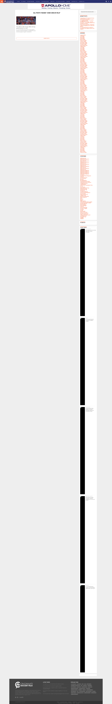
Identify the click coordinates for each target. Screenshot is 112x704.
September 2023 (83, 67)
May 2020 (82, 104)
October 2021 (83, 89)
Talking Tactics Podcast (85, 214)
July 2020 (82, 103)
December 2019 (83, 109)
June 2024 (82, 59)
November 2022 (83, 76)
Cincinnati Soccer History (85, 182)
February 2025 (83, 51)
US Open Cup (83, 216)
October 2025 (83, 44)
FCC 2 (81, 186)
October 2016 (83, 144)
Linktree (68, 1)
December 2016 (83, 143)
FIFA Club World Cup (84, 187)
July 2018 (82, 125)
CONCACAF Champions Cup (86, 185)
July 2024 (82, 58)
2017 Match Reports (84, 160)
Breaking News (83, 180)
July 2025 (82, 47)
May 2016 (82, 149)
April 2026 (82, 38)
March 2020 (82, 106)
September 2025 (83, 45)
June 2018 (82, 126)
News (81, 200)
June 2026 (82, 36)
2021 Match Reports (84, 168)
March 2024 (82, 62)
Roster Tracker (30, 1)
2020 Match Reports (84, 166)
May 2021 (82, 93)
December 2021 (83, 87)
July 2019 (82, 114)
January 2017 (83, 142)
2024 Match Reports (84, 172)
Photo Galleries (83, 203)
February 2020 (83, 107)
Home (18, 1)
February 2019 (83, 118)
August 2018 (83, 124)
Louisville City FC (80, 692)
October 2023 (83, 66)
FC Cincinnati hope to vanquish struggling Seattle (87, 20)
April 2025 (82, 49)
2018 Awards (83, 161)
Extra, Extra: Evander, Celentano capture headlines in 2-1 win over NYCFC (87, 25)
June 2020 (82, 103)
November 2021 (83, 88)
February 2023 (83, 74)
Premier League (83, 208)
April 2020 (82, 105)
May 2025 (82, 49)
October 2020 (83, 100)
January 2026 (83, 41)
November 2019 (83, 110)
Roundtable (82, 211)
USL (81, 685)
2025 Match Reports (84, 173)
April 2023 (82, 72)
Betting (81, 179)
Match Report (88, 691)
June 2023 (82, 70)
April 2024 (82, 61)
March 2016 (82, 151)
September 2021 (83, 89)
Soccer (94, 691)
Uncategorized (83, 215)
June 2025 (82, 48)
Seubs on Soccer (83, 212)
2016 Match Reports (84, 159)
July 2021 (82, 91)
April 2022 (82, 83)
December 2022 (83, 76)
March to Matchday (84, 196)
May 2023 (82, 71)
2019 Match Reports (84, 164)
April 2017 (82, 139)
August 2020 (83, 102)
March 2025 (82, 50)
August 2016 (83, 146)
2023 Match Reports (84, 171)
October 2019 (83, 111)
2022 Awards (83, 169)
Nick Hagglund (82, 691)
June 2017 (82, 137)
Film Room (82, 190)
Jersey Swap (83, 193)
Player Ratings (83, 205)
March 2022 (82, 84)
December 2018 (83, 120)
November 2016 (83, 143)
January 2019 (83, 119)
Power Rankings (83, 207)
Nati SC (81, 199)
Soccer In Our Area (60, 1)
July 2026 (82, 35)
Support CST (74, 1)
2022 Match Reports (84, 170)
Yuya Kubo (88, 688)
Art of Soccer (83, 178)
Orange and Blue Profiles (85, 202)
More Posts (46, 38)
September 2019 (83, 112)
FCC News (23, 1)
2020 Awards (83, 165)
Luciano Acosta (82, 688)
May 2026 (82, 37)
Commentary (83, 184)
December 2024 (83, 53)
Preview (82, 209)
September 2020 (83, 101)
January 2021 (83, 97)
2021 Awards (83, 167)
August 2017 (83, 135)
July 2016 (82, 147)
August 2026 (83, 35)
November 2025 (83, 43)
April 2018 (82, 128)
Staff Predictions (84, 213)
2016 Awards (83, 158)
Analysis (52, 1)
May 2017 (82, 138)
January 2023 (83, 75)
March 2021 (82, 95)
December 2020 (83, 98)
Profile (81, 210)
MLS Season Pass (45, 1)
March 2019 (82, 117)
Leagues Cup (83, 195)
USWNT (82, 218)
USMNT (82, 217)
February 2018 (83, 130)
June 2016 (82, 148)
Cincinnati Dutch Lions (85, 181)
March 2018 (82, 129)
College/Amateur (84, 183)
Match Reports (83, 197)
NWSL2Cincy (83, 200)
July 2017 (82, 136)
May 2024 (82, 60)
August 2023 (83, 68)
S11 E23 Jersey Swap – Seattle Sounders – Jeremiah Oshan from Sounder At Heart (87, 22)
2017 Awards (83, 159)
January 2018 (83, 130)
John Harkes (93, 692)
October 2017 (83, 133)
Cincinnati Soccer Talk (75, 685)
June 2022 (82, 81)
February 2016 (83, 152)
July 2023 (82, 69)
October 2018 (83, 122)
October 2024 (83, 55)
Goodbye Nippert (84, 191)
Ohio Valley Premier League (86, 201)
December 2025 (83, 42)
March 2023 (82, 73)
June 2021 (82, 92)
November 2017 (83, 132)
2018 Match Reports (84, 162)
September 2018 (83, 123)
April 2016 (82, 150)
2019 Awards (83, 163)
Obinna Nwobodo (74, 694)
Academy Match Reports (85, 175)
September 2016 (83, 145)
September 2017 (83, 134)
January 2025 (83, 52)
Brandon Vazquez (74, 688)
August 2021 (83, 90)
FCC (77, 691)
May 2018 (82, 127)
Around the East (83, 177)
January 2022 (83, 86)
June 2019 (82, 115)
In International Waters (85, 192)
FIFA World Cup (83, 188)
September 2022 (83, 78)
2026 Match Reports (84, 173)
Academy (82, 174)
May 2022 (82, 82)
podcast (85, 685)
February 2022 (83, 85)
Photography (83, 204)
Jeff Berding (73, 691)
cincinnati (90, 685)
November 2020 (83, 99)
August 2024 (83, 57)
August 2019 (83, 113)
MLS (81, 198)
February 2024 (83, 62)
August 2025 (83, 46)
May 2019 (82, 116)
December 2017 (83, 131)
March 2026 (82, 39)
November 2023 (83, 65)
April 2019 (82, 116)
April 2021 (82, 94)
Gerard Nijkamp (87, 692)
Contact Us (81, 1)
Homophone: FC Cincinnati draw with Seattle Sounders (87, 18)
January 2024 (83, 63)
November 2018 (83, 121)
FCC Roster (82, 186)
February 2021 (83, 96)
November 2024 (83, 54)
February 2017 (83, 141)
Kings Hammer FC (84, 194)
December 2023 (83, 64)
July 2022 (82, 80)
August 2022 (83, 79)
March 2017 (82, 140)
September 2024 (83, 56)
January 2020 (83, 108)
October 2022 (83, 77)
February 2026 (83, 40)
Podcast (38, 1)
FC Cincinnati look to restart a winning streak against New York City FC (87, 28)
